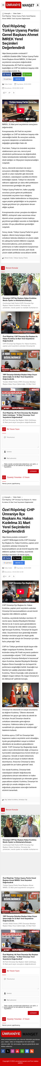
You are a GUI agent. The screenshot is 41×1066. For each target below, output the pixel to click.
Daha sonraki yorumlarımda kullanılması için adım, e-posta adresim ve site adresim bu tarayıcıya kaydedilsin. (21, 465)
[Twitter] (8, 1051)
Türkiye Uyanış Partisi (21, 258)
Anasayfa (7, 13)
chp (5, 799)
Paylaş (8, 74)
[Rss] (32, 1051)
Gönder (28, 74)
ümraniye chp (23, 799)
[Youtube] (17, 1051)
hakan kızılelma (13, 799)
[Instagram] (12, 1051)
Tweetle (18, 74)
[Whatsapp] (22, 1051)
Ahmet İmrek (8, 258)
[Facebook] (3, 1051)
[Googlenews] (27, 1051)
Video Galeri (17, 13)
